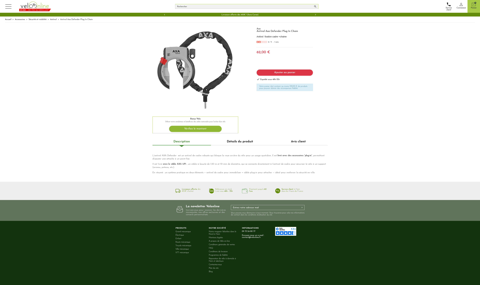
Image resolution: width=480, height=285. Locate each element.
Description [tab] (182, 141)
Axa (258, 29)
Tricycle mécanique (183, 246)
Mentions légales (216, 238)
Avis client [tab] (298, 141)
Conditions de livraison (218, 252)
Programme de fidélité (218, 255)
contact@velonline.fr (251, 237)
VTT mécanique (182, 253)
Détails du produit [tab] (240, 141)
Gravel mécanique (183, 232)
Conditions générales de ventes (222, 245)
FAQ (211, 248)
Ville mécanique (182, 249)
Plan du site (213, 268)
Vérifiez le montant (195, 129)
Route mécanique (183, 242)
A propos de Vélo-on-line (219, 241)
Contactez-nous (215, 265)
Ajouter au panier (284, 72)
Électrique (180, 235)
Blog (211, 272)
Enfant (178, 239)
